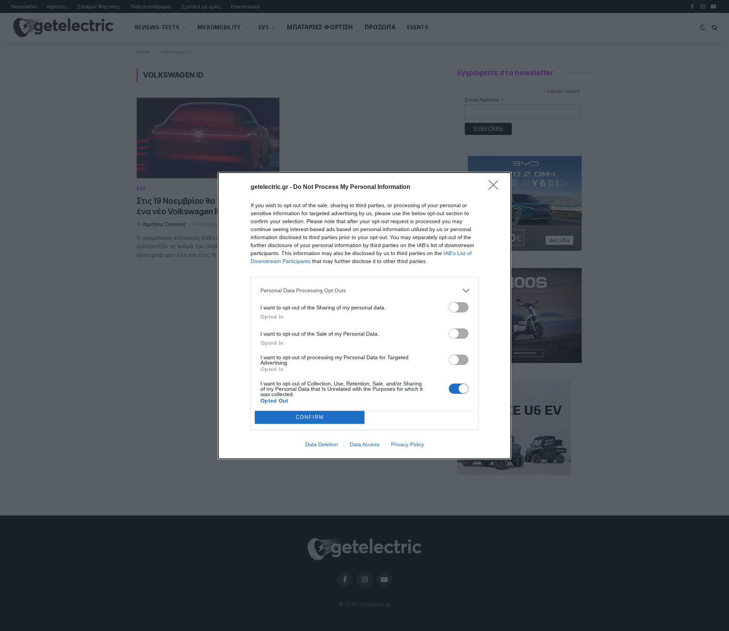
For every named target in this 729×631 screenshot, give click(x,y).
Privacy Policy (407, 444)
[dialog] (364, 316)
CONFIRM (310, 417)
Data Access (364, 444)
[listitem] (364, 291)
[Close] (496, 187)
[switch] (459, 307)
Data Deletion (321, 444)
